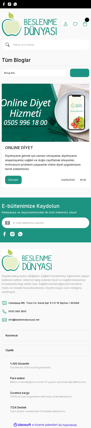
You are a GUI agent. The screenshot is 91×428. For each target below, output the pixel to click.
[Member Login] (65, 24)
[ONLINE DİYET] (45, 113)
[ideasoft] (22, 425)
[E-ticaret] (45, 424)
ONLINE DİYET (19, 147)
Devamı (13, 179)
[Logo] (29, 24)
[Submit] (7, 223)
